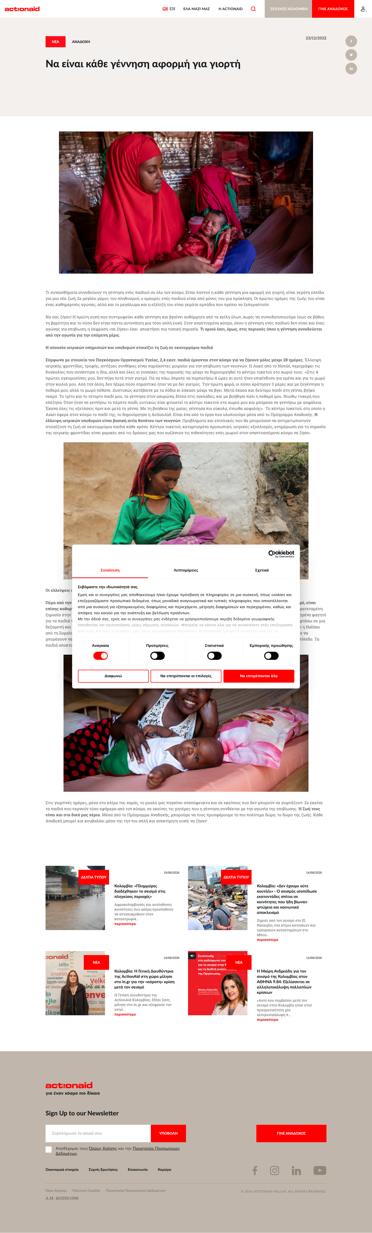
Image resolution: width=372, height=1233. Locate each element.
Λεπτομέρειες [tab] (186, 570)
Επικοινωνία (138, 1169)
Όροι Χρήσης (56, 1190)
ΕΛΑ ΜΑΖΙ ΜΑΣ (196, 8)
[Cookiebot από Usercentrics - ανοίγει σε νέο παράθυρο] (272, 554)
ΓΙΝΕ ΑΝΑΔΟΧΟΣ (333, 8)
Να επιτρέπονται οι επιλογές (186, 676)
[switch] (157, 656)
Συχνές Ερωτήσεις (103, 1169)
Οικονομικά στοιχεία (62, 1169)
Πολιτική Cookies (86, 1190)
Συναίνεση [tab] (109, 570)
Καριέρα (164, 1169)
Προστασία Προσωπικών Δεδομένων (136, 1190)
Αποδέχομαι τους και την (118, 1151)
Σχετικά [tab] (261, 570)
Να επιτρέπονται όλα (259, 676)
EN (172, 8)
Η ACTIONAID (231, 8)
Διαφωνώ (113, 676)
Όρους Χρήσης (103, 1148)
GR (165, 8)
